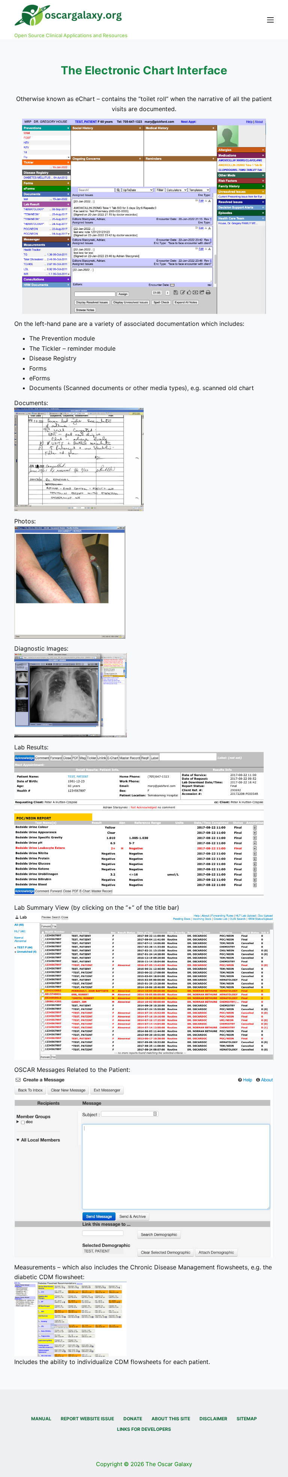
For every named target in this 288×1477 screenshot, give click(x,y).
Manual (41, 1418)
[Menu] (270, 20)
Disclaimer (213, 1418)
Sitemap (247, 1418)
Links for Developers (144, 1429)
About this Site (171, 1418)
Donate (132, 1418)
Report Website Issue (87, 1418)
